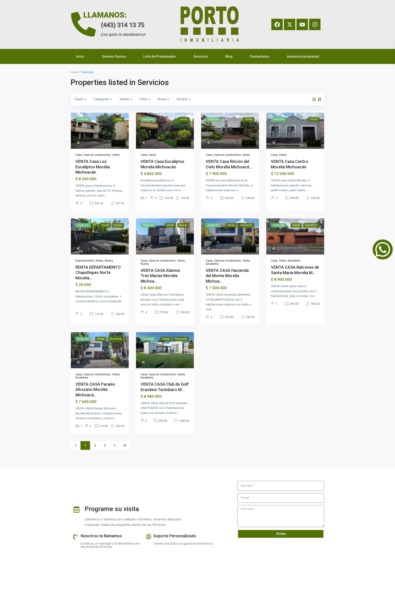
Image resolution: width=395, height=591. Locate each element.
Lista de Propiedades (159, 56)
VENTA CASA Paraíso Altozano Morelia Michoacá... (95, 389)
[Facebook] (277, 24)
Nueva (109, 260)
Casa (78, 154)
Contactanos (259, 56)
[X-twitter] (289, 24)
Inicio (80, 56)
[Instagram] (314, 24)
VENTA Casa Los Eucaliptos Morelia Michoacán (92, 167)
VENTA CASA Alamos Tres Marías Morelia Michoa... (160, 276)
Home (74, 72)
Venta (116, 154)
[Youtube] (302, 24)
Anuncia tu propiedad (303, 56)
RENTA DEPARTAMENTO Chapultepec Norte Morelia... (98, 272)
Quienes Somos (114, 56)
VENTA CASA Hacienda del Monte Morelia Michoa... (227, 276)
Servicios (200, 56)
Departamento (84, 260)
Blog (228, 56)
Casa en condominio (97, 154)
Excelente (212, 263)
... (106, 195)
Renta (99, 260)
